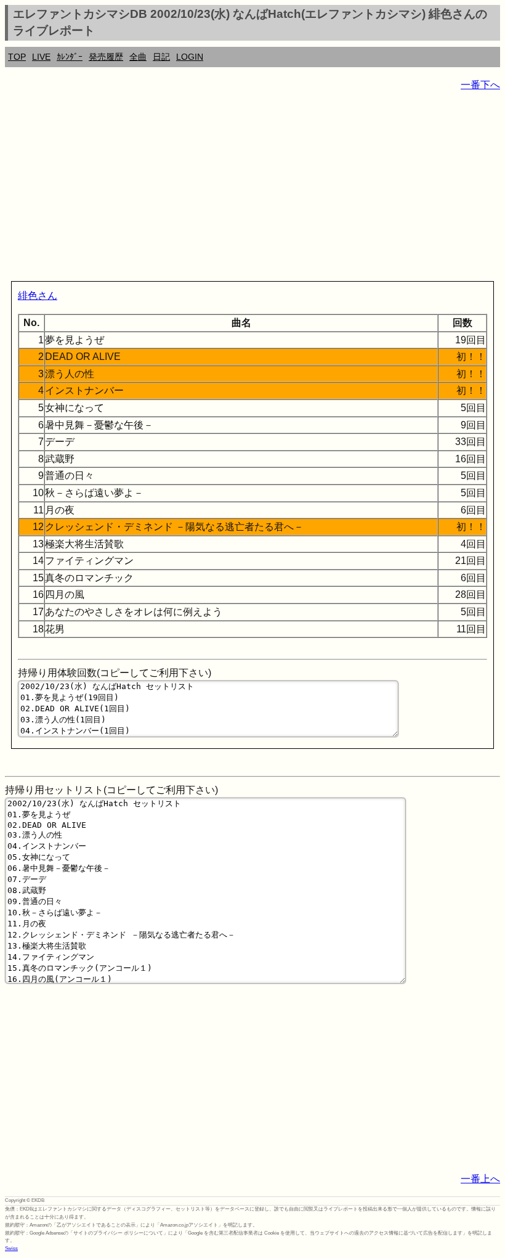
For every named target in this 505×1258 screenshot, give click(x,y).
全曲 (138, 57)
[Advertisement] (252, 188)
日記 (161, 57)
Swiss (11, 1248)
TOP (17, 57)
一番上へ (480, 1179)
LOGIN (189, 57)
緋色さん (37, 295)
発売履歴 (106, 57)
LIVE (41, 57)
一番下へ (480, 85)
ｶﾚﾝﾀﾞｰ (70, 57)
